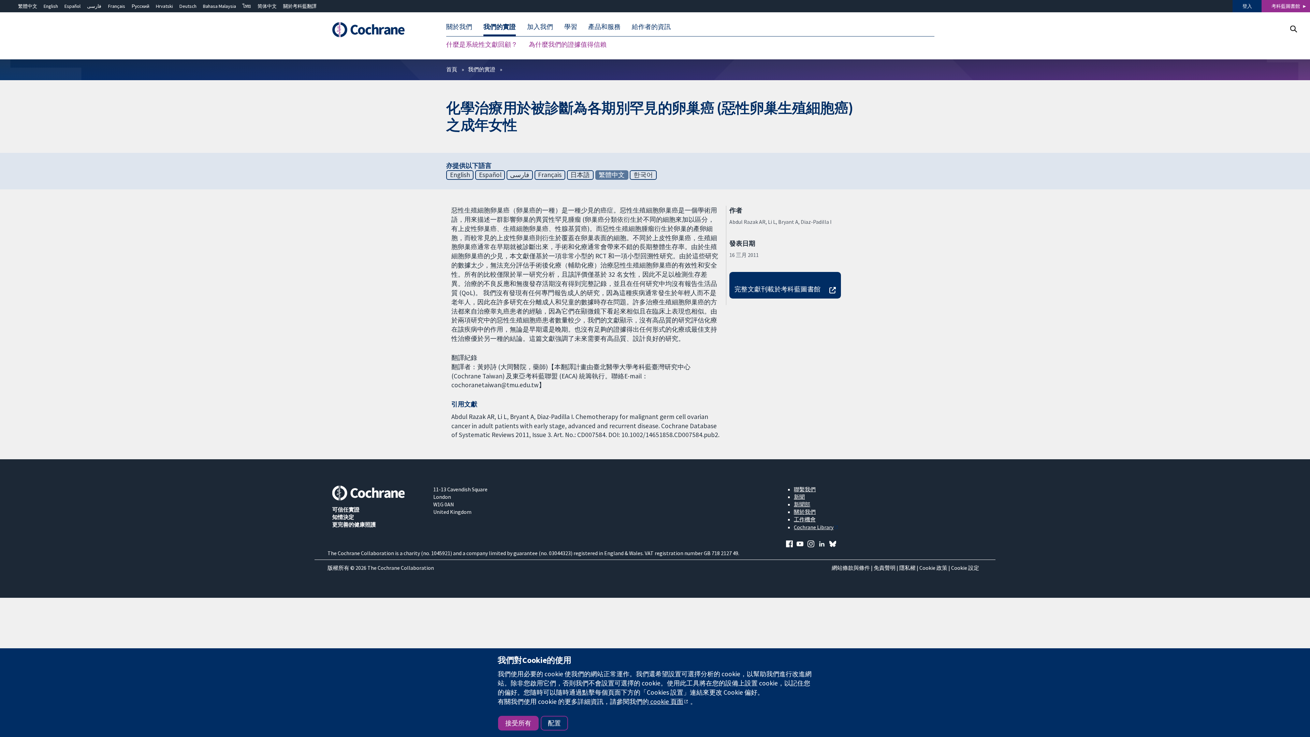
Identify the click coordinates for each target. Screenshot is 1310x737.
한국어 (643, 175)
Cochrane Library (813, 527)
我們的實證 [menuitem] (499, 27)
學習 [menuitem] (570, 27)
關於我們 (805, 511)
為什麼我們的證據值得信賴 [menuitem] (568, 44)
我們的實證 (481, 69)
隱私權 (907, 567)
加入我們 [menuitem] (540, 27)
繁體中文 (27, 6)
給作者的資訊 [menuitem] (651, 27)
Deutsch (187, 6)
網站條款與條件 (851, 567)
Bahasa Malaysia (219, 6)
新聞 (799, 496)
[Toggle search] (1293, 29)
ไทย (247, 6)
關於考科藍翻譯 (300, 6)
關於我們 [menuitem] (459, 27)
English (51, 6)
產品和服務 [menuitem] (604, 27)
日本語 (580, 175)
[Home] (377, 29)
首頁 (451, 69)
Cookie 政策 (933, 567)
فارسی (94, 6)
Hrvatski (164, 6)
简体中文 (267, 6)
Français (116, 6)
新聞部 (802, 504)
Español (72, 6)
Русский (140, 6)
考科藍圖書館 (1285, 6)
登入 (1247, 6)
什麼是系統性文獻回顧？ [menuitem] (482, 44)
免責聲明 (885, 567)
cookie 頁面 (666, 701)
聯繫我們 (805, 489)
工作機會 (805, 519)
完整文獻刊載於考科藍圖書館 (777, 289)
